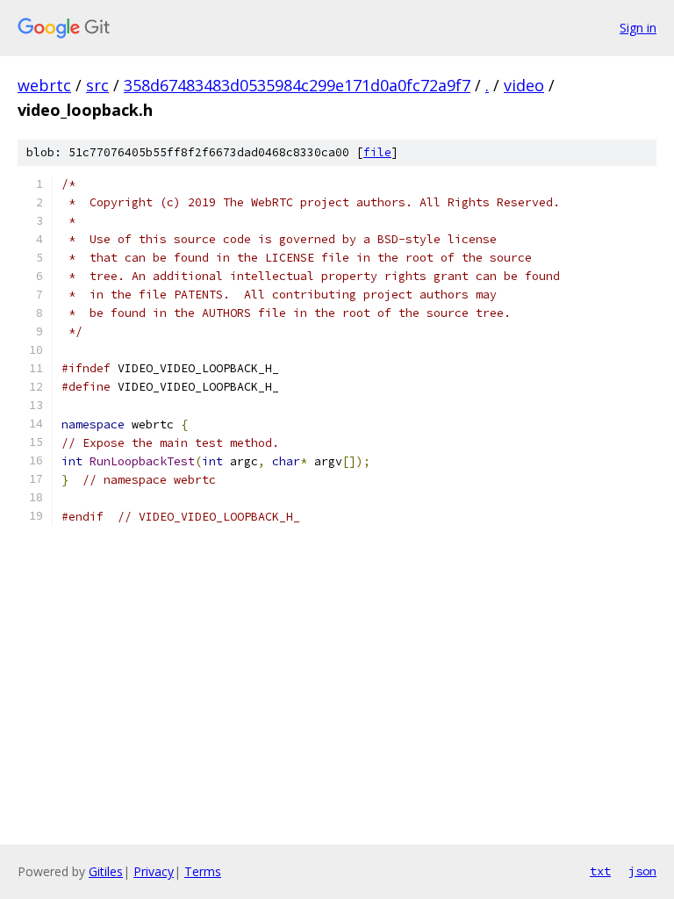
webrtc (44, 85)
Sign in (638, 27)
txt (600, 871)
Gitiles (106, 871)
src (97, 85)
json (642, 871)
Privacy (153, 871)
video (524, 85)
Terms (202, 871)
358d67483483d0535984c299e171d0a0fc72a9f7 (297, 85)
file (377, 152)
